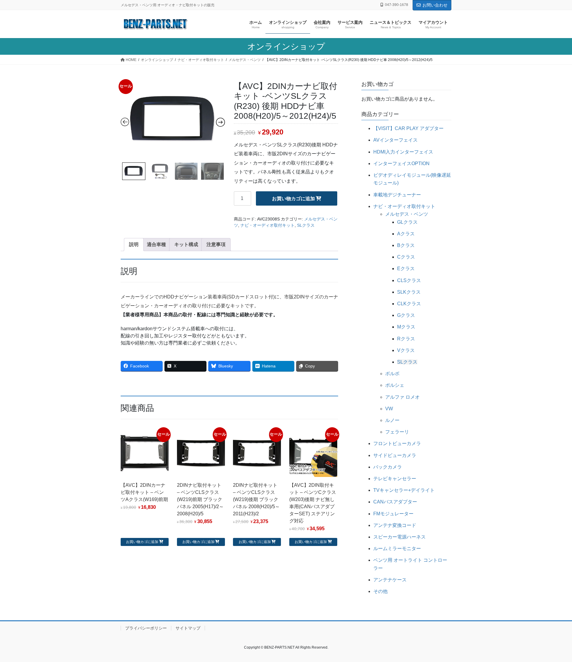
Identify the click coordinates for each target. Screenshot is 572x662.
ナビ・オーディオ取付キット (267, 225)
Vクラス (406, 350)
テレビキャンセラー (394, 478)
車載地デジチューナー (397, 194)
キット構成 (186, 244)
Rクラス (406, 338)
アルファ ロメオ (402, 397)
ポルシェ (394, 385)
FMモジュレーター (393, 513)
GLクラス (407, 222)
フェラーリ (397, 431)
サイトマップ (187, 628)
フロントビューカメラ (397, 443)
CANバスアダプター (395, 501)
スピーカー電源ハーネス (399, 536)
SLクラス (306, 225)
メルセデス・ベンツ (406, 214)
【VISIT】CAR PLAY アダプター (408, 128)
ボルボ (392, 373)
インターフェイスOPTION (401, 163)
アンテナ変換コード (394, 525)
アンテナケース (390, 579)
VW (389, 408)
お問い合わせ (434, 5)
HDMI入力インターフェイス (403, 151)
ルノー (392, 420)
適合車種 (156, 244)
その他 (380, 591)
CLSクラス (409, 280)
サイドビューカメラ (394, 455)
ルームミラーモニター (397, 548)
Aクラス (406, 233)
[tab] (134, 244)
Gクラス (406, 315)
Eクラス (406, 268)
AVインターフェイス (395, 140)
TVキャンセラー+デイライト (404, 490)
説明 (134, 244)
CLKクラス (409, 303)
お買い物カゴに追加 (293, 198)
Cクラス (406, 256)
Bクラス (406, 245)
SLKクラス (409, 292)
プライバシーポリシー (146, 628)
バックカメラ (387, 466)
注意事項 (216, 244)
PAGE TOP (554, 637)
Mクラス (406, 326)
